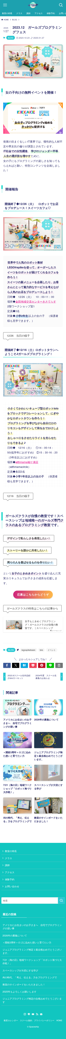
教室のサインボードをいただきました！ (24, 984)
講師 (7, 865)
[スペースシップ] (33, 5)
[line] (28, 1014)
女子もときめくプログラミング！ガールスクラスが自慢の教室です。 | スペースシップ (41, 624)
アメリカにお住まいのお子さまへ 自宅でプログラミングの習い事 (32, 926)
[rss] (37, 1014)
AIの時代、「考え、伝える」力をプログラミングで (30, 977)
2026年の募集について (15, 935)
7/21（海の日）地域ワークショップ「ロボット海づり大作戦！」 (32, 961)
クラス (8, 858)
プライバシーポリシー (44, 1020)
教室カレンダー (11, 1020)
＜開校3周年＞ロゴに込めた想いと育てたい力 (27, 942)
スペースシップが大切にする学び (20, 970)
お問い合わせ (12, 886)
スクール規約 (26, 1020)
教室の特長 (11, 851)
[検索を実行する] (61, 900)
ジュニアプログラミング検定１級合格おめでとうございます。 (32, 951)
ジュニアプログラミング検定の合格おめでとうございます (32, 1000)
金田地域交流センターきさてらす (35, 301)
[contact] (41, 1014)
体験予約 (9, 879)
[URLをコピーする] (59, 665)
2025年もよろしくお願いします (19, 991)
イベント (52, 649)
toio (41, 649)
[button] (6, 665)
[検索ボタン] (61, 5)
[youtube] (33, 1014)
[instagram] (24, 1014)
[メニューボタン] (5, 5)
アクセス (9, 872)
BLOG (10, 37)
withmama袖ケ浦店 (26, 462)
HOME (59, 1020)
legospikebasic (28, 649)
